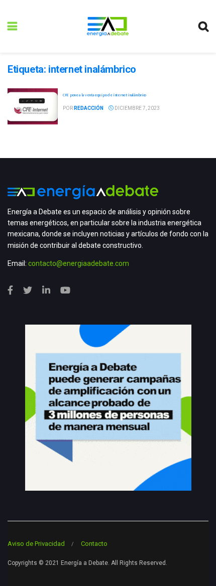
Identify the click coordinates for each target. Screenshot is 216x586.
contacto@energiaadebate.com (78, 263)
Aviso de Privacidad (36, 543)
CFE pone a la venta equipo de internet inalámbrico (104, 94)
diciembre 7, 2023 (137, 108)
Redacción (88, 108)
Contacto (94, 543)
